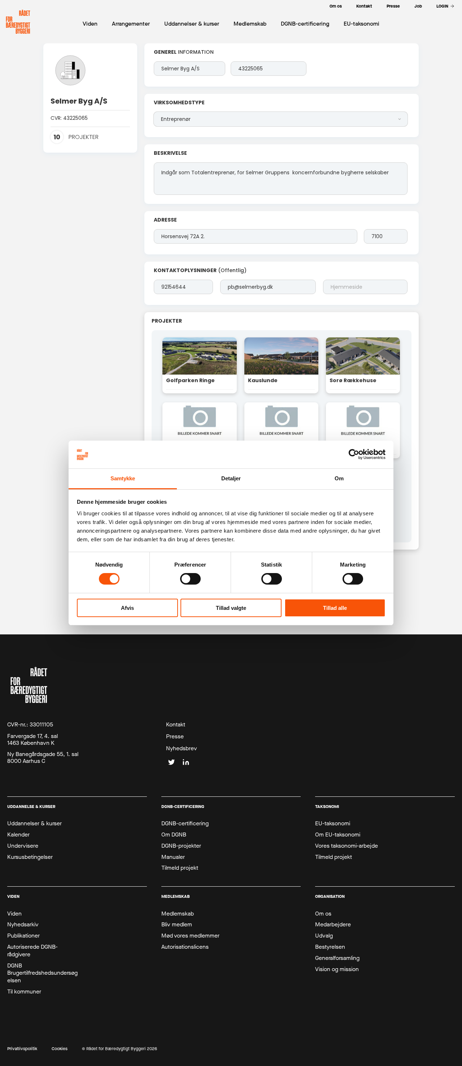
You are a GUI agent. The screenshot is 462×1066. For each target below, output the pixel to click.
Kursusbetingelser (30, 857)
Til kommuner (24, 991)
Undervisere (22, 845)
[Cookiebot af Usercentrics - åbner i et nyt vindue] (353, 454)
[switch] (190, 579)
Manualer (173, 857)
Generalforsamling (337, 958)
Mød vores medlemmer (190, 935)
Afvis (127, 608)
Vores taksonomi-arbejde (346, 845)
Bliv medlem (176, 924)
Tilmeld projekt (179, 867)
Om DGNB (173, 834)
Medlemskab (177, 913)
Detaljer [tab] (231, 478)
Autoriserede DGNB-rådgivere (32, 950)
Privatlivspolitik (22, 1049)
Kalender (18, 834)
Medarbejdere (333, 924)
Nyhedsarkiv (23, 924)
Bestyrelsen (330, 947)
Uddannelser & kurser (34, 823)
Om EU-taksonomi (337, 834)
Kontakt (175, 724)
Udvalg (324, 935)
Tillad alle (335, 608)
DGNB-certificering (185, 823)
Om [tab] (339, 478)
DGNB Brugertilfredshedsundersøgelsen (42, 973)
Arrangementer (131, 23)
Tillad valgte (231, 608)
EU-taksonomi (332, 823)
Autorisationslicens (185, 947)
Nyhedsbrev (181, 748)
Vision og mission (337, 969)
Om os (323, 913)
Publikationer (23, 935)
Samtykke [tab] (122, 478)
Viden (14, 913)
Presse (175, 736)
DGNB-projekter (181, 845)
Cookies (59, 1049)
